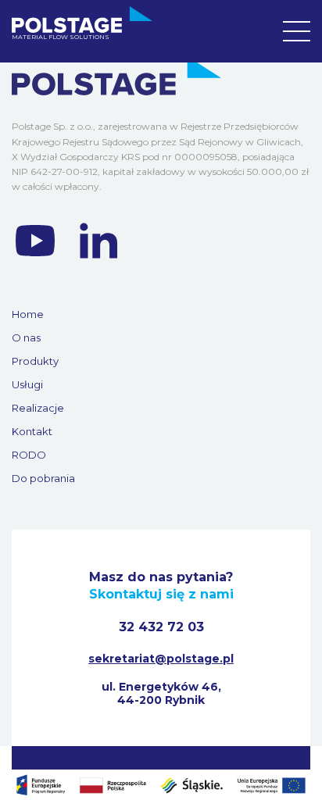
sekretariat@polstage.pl (161, 659)
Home (28, 314)
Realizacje (38, 408)
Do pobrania (43, 478)
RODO (29, 454)
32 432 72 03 (161, 627)
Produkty (35, 361)
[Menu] (296, 31)
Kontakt (32, 431)
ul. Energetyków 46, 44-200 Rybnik (161, 693)
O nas (26, 337)
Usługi (27, 384)
